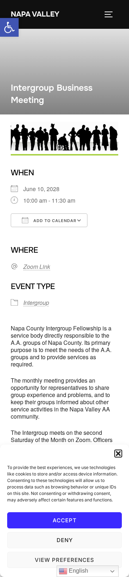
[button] (118, 453)
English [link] (77, 571)
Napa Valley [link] (35, 14)
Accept (65, 520)
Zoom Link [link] (36, 267)
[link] (9, 27)
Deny (65, 540)
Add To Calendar (54, 220)
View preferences (64, 559)
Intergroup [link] (36, 302)
